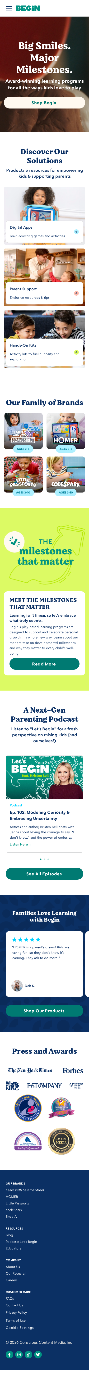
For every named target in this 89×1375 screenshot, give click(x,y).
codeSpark (14, 1210)
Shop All (12, 1216)
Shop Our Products (43, 1010)
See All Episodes (44, 873)
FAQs (10, 1298)
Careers (12, 1280)
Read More (44, 663)
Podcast (16, 805)
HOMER (12, 1196)
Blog (9, 1235)
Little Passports (17, 1203)
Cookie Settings (20, 1327)
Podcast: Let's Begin (21, 1241)
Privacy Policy (16, 1312)
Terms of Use (16, 1320)
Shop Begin (44, 102)
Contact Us (14, 1305)
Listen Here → (21, 844)
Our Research (16, 1273)
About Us (13, 1267)
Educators (13, 1248)
